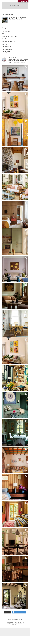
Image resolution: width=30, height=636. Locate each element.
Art (3, 34)
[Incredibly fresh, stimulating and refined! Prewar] (15, 269)
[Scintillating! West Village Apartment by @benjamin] (15, 214)
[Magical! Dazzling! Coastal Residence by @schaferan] (15, 187)
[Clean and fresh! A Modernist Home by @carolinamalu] (15, 78)
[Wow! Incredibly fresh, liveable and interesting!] (15, 323)
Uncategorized (6, 52)
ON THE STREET (7, 46)
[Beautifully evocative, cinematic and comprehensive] (15, 569)
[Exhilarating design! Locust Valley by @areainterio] (15, 105)
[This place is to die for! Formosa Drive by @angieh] (15, 132)
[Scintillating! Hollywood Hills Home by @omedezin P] (15, 541)
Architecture (6, 31)
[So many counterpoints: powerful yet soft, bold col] (15, 405)
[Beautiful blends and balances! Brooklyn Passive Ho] (15, 241)
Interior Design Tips (8, 41)
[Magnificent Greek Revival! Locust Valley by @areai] (15, 350)
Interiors (5, 44)
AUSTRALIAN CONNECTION (11, 36)
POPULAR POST (7, 49)
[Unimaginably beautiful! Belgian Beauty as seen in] (15, 432)
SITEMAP (13, 623)
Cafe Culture (6, 39)
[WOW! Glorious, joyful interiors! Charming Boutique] (15, 460)
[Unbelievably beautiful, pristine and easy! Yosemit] (15, 160)
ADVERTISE (20, 623)
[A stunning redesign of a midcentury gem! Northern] (15, 487)
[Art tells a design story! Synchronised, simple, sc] (15, 378)
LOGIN (7, 623)
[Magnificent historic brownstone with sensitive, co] (15, 296)
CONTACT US (15, 625)
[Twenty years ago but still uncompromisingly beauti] (15, 596)
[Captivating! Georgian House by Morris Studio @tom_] (15, 514)
